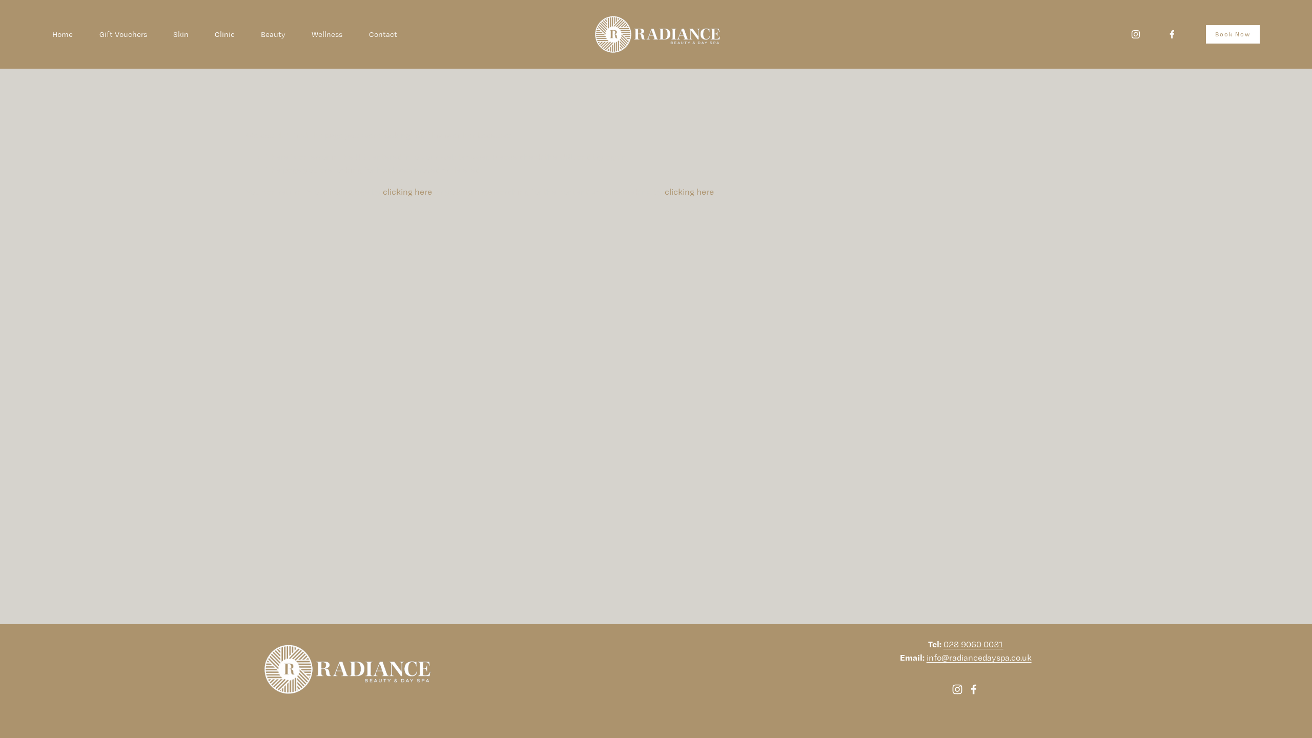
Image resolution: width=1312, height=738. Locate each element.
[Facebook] (1172, 34)
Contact (383, 34)
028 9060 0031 (973, 644)
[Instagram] (1136, 34)
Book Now (1232, 34)
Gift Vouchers (123, 34)
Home (62, 34)
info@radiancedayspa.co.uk (979, 657)
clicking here (407, 192)
